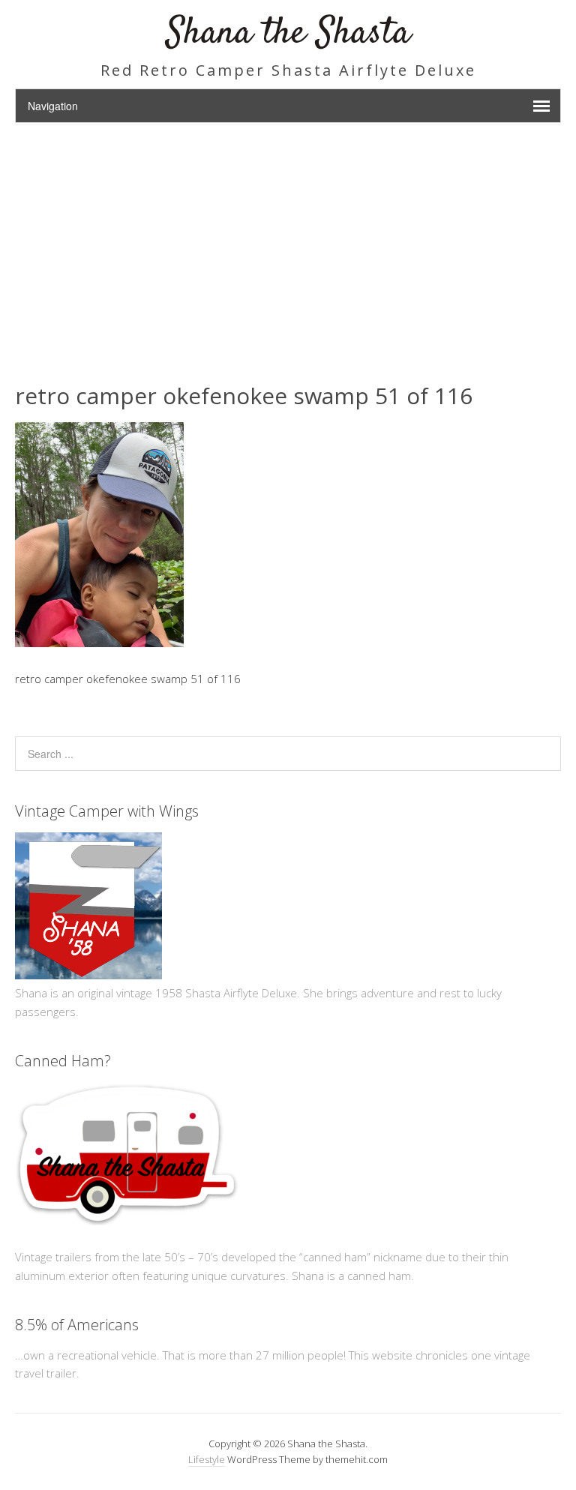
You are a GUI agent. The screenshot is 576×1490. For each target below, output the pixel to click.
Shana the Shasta (288, 33)
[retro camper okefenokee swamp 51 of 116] (99, 642)
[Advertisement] (288, 238)
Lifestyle (206, 1459)
